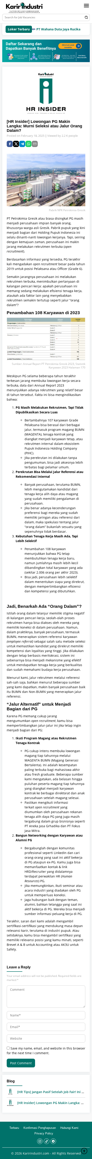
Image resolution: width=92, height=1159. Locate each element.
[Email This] (35, 144)
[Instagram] (40, 1141)
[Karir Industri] (28, 8)
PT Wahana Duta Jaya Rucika (48, 29)
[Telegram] (22, 144)
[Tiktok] (46, 1141)
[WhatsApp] (28, 144)
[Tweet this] (16, 144)
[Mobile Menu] (86, 5)
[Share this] (10, 144)
